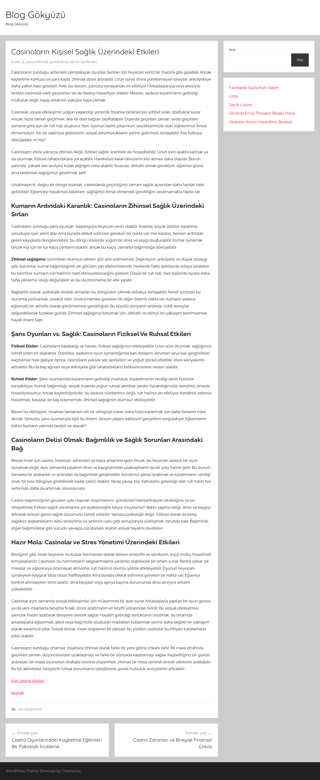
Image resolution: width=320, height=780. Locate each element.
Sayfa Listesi (240, 104)
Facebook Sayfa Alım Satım (254, 87)
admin (75, 62)
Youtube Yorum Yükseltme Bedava (260, 121)
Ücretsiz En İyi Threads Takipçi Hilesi (262, 113)
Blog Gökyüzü (36, 14)
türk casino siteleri (28, 680)
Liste (233, 96)
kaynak (17, 692)
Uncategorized (29, 709)
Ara (232, 49)
